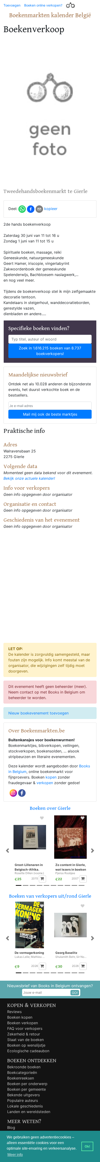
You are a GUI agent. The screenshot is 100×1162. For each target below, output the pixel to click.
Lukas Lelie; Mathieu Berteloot (30, 957)
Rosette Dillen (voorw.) (29, 873)
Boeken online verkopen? (43, 5)
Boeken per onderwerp (27, 1083)
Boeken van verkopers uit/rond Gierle (50, 896)
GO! (75, 993)
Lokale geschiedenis (25, 1106)
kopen (51, 777)
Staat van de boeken (25, 1039)
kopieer (50, 208)
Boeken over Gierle (50, 808)
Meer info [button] (15, 1155)
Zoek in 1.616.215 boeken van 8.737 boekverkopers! (50, 351)
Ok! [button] (87, 1146)
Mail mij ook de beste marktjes (50, 414)
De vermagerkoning (29, 953)
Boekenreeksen (20, 1078)
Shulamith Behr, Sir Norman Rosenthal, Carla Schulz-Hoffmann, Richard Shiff (71, 957)
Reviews (14, 1011)
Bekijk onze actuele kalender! (29, 478)
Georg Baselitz (66, 953)
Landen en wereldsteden (28, 1111)
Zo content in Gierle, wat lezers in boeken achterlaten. (70, 867)
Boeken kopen (19, 1017)
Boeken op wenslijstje (26, 1045)
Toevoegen (11, 5)
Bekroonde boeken (23, 1067)
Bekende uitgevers (23, 1095)
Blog (11, 1127)
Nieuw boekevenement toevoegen (38, 713)
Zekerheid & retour (23, 1034)
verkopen (45, 782)
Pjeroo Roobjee (65, 873)
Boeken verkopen (22, 1023)
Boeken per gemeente (26, 1089)
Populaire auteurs (22, 1100)
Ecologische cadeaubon (28, 1050)
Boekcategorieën (22, 1072)
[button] (7, 850)
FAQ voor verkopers (24, 1028)
